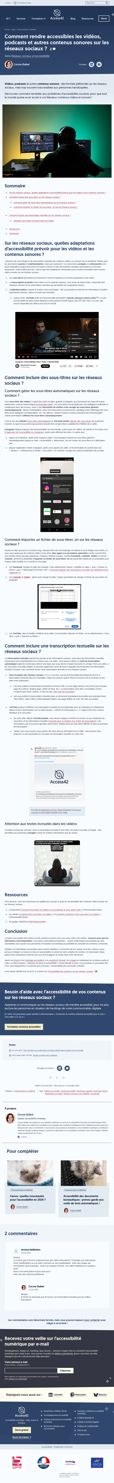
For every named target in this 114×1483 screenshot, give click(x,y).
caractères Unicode (57, 960)
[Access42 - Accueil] (57, 14)
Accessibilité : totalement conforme (57, 1447)
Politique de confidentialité (87, 1426)
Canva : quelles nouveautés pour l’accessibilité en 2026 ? (28, 1198)
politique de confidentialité (18, 1379)
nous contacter (92, 1320)
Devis (104, 18)
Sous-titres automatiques (39, 421)
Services (21, 18)
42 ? (8, 18)
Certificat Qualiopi (84, 1418)
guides (15, 922)
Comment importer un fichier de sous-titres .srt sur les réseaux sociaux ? (46, 207)
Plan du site (82, 1430)
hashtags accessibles (34, 960)
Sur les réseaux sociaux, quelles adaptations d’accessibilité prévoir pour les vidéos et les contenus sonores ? (57, 193)
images (73, 960)
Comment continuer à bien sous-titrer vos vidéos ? (78, 914)
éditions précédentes (64, 1354)
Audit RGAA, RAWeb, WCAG (55, 1411)
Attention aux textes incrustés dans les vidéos (34, 221)
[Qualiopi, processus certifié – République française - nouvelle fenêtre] (70, 1463)
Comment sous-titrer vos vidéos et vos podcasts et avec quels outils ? (51, 910)
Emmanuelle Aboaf (44, 404)
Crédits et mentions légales (88, 1422)
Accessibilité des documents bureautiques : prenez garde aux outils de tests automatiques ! (83, 1199)
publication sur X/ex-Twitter (52, 810)
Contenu (8, 3)
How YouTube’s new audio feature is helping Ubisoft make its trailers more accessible (53, 1050)
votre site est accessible (63, 692)
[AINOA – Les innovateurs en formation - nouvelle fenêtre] (97, 1463)
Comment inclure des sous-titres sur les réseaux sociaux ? (35, 197)
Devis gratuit (21, 1430)
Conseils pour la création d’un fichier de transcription (72, 721)
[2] (10, 1055)
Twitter (27, 577)
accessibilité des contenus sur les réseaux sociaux (71, 971)
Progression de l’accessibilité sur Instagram (24, 432)
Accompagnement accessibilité (56, 1415)
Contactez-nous (83, 1434)
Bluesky (103, 1394)
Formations (37, 18)
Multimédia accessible (54, 1094)
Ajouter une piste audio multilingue (45, 1055)
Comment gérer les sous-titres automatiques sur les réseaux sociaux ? (45, 203)
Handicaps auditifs (68, 1091)
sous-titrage (94, 1094)
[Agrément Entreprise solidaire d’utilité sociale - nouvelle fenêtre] (44, 1463)
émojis (16, 960)
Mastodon (80, 1394)
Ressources (88, 18)
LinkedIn (17, 577)
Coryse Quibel (21, 64)
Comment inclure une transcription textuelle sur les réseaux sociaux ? (40, 215)
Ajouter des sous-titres (80, 421)
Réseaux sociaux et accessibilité (30, 56)
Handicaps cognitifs (84, 1091)
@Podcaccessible (38, 922)
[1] (10, 1050)
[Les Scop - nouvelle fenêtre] (17, 1463)
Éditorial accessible (52, 1091)
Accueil (7, 29)
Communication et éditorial (26, 29)
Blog (73, 18)
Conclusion (14, 233)
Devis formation (20, 1437)
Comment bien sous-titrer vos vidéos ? (36, 914)
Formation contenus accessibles (24, 1026)
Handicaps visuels (100, 1091)
